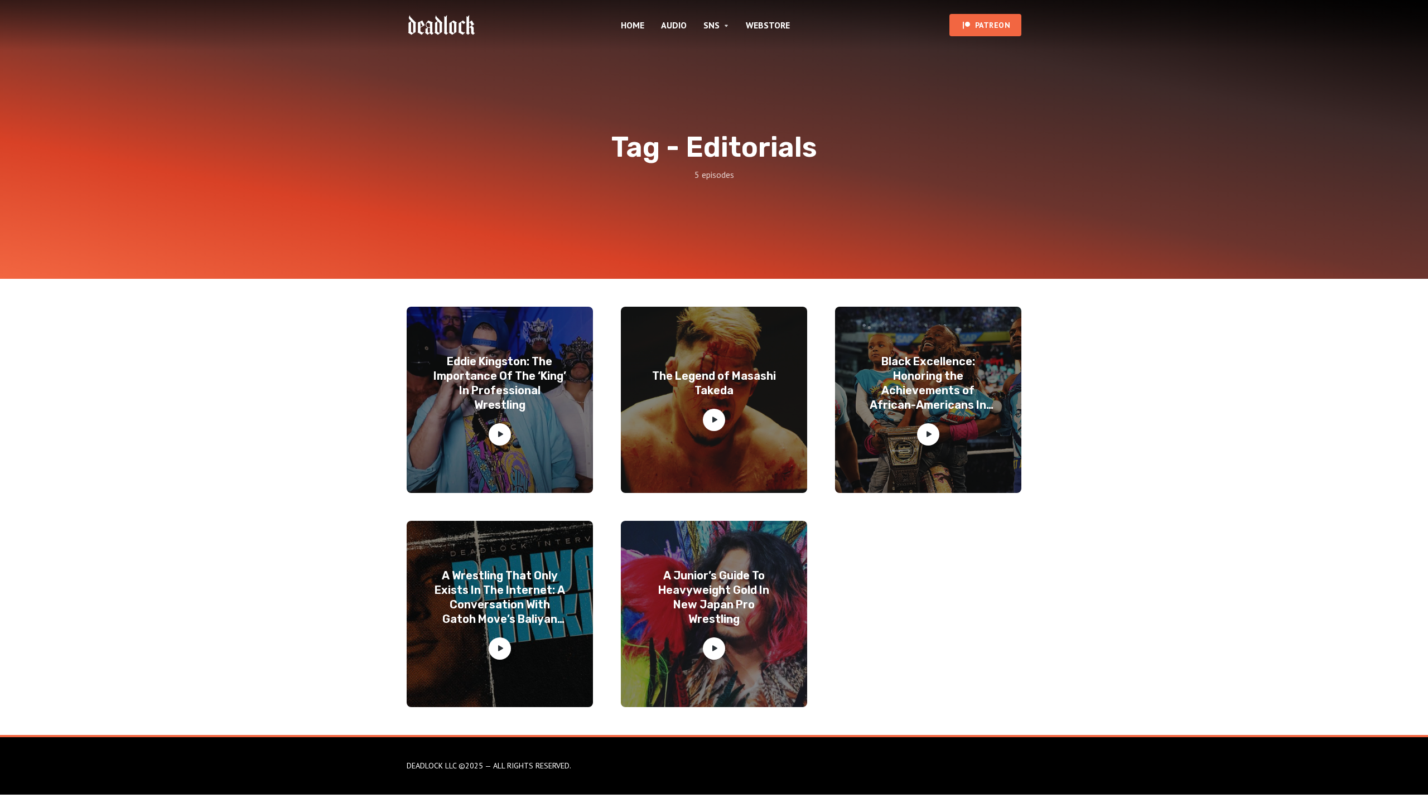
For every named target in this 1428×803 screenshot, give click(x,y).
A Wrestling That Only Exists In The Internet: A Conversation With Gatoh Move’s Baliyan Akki (500, 597)
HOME (632, 25)
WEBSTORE (768, 25)
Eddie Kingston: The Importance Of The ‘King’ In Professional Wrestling (499, 383)
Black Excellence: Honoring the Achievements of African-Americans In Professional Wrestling (928, 383)
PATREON (993, 25)
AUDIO (674, 25)
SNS (711, 25)
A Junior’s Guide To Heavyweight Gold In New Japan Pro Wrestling (713, 597)
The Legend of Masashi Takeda (714, 383)
